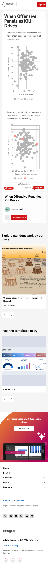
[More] (42, 14)
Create (6, 468)
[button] (19, 98)
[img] (18, 47)
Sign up (42, 5)
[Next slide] (10, 315)
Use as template (19, 217)
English (5, 506)
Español (28, 506)
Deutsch (12, 506)
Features (7, 473)
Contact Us (8, 500)
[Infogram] (9, 5)
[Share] (7, 217)
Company (7, 487)
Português (20, 506)
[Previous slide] (4, 315)
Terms (6, 545)
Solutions (7, 477)
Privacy (14, 545)
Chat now (20, 500)
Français (35, 506)
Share (10, 188)
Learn (6, 482)
